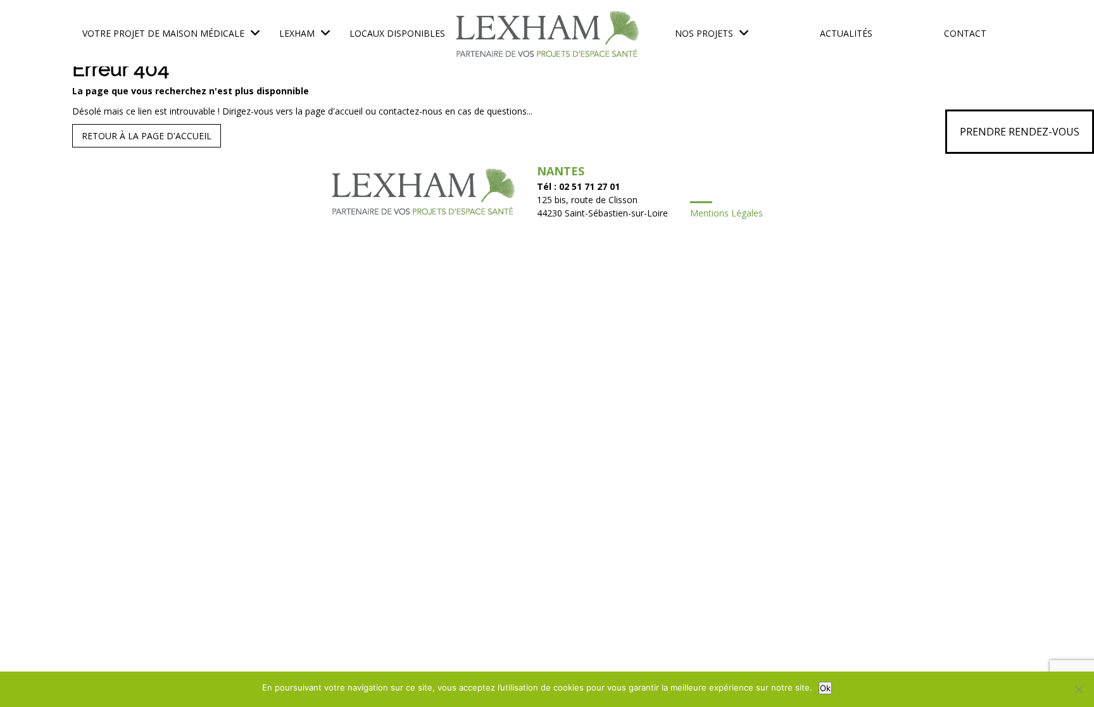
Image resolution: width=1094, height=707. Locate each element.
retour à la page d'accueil (146, 136)
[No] (1078, 689)
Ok (825, 688)
